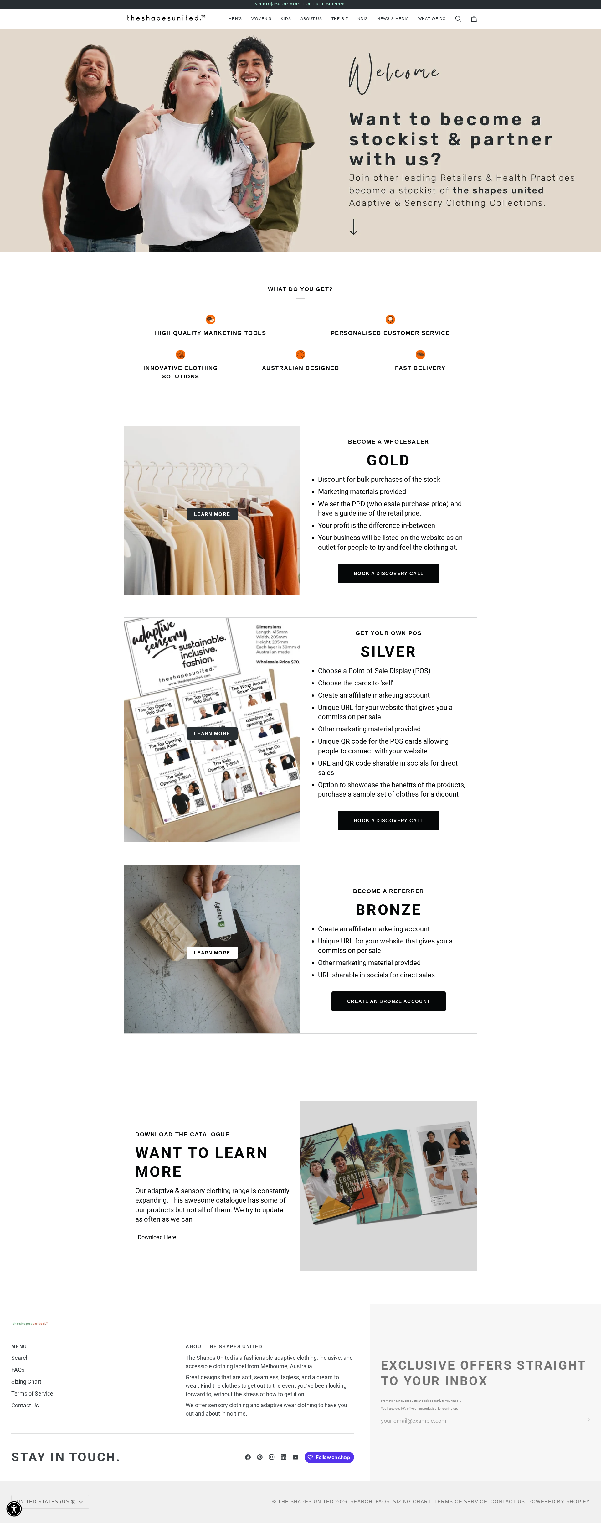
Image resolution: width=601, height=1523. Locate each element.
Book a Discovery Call (389, 573)
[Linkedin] (283, 1457)
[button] (235, 19)
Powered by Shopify (559, 1501)
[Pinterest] (260, 1457)
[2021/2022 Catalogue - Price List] (388, 1186)
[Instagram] (272, 1457)
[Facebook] (248, 1457)
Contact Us (25, 1405)
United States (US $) (46, 1501)
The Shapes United (306, 1501)
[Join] (584, 1420)
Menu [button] (19, 1346)
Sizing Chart (26, 1381)
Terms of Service (32, 1393)
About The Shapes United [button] (224, 1346)
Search (20, 1357)
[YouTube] (295, 1457)
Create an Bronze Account (388, 1001)
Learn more (212, 514)
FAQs (17, 1369)
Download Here (157, 1237)
